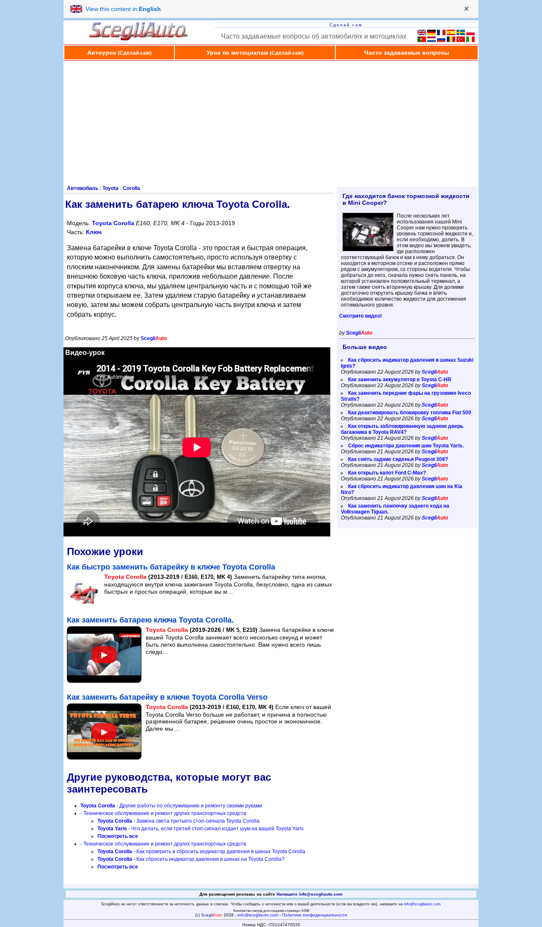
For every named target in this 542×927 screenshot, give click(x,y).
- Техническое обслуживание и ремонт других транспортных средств (163, 813)
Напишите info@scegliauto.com (310, 894)
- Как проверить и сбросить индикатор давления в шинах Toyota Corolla (201, 851)
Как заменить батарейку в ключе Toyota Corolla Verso (167, 697)
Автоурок (119, 52)
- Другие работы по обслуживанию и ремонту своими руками (171, 806)
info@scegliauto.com (422, 904)
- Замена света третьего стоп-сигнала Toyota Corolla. (179, 821)
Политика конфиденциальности (314, 915)
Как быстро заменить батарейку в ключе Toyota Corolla (171, 567)
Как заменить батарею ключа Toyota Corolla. (150, 620)
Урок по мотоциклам (255, 52)
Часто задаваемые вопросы (406, 52)
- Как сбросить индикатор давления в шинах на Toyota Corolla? (191, 859)
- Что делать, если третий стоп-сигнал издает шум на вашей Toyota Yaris (200, 829)
